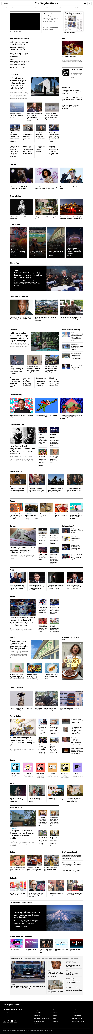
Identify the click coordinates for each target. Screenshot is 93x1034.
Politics (41, 8)
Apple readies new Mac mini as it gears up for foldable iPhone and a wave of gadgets (43, 539)
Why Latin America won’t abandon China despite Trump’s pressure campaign (54, 539)
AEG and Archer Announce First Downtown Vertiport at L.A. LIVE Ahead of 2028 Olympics (28, 987)
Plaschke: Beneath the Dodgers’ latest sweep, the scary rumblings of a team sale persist (28, 275)
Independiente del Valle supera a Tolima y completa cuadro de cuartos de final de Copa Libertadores (72, 856)
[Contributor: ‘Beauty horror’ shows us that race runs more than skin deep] (75, 479)
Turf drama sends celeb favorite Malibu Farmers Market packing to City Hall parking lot (51, 369)
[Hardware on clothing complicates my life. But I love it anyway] (37, 790)
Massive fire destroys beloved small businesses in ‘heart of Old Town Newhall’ (27, 381)
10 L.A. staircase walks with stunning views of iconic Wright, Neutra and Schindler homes (31, 517)
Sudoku (53, 773)
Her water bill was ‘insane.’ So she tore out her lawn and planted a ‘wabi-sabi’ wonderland (43, 841)
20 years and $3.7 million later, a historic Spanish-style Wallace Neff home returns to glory (43, 821)
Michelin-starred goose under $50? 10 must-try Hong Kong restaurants (61, 515)
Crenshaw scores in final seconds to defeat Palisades (77, 347)
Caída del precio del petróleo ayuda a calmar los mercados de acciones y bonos (72, 871)
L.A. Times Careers (76, 1015)
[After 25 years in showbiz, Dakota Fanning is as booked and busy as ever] (54, 452)
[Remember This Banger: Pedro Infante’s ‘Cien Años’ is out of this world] (17, 860)
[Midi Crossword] (65, 767)
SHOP (49, 970)
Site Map (5, 1015)
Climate (48, 8)
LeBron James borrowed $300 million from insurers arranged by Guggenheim (20, 187)
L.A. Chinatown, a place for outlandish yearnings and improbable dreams (74, 800)
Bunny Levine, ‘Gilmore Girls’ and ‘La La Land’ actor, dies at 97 (17, 894)
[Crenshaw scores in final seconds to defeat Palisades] (66, 346)
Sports (23, 8)
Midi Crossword (65, 773)
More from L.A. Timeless (21, 926)
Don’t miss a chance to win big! (61, 950)
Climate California (16, 687)
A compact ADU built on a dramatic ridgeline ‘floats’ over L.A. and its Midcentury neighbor (22, 834)
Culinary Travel (69, 961)
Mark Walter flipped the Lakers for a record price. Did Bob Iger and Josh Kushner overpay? (54, 137)
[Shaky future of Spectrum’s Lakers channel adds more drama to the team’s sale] (66, 547)
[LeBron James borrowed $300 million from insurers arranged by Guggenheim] (21, 175)
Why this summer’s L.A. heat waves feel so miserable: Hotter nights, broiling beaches (54, 382)
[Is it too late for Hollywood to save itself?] (66, 538)
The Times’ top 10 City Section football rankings (77, 367)
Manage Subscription (77, 1018)
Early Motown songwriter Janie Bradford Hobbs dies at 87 (75, 894)
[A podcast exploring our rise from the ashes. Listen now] (46, 943)
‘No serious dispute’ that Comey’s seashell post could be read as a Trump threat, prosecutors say (74, 587)
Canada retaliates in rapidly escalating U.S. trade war (40, 149)
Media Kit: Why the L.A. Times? (41, 1018)
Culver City (55, 27)
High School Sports (75, 344)
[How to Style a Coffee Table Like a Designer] (55, 984)
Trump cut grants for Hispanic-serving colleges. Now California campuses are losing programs (41, 382)
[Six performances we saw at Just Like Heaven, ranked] (71, 175)
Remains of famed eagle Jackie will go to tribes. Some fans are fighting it (21, 709)
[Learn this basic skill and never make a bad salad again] (52, 668)
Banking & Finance (70, 978)
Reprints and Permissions (78, 1021)
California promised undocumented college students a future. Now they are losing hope (19, 337)
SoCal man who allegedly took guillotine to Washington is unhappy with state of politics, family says (14, 151)
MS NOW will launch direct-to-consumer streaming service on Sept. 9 (76, 556)
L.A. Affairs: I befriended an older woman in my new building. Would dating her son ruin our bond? (71, 417)
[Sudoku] (52, 767)
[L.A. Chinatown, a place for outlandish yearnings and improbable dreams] (75, 790)
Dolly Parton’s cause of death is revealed (19, 68)
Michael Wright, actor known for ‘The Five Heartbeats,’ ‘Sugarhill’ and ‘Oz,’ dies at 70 (20, 318)
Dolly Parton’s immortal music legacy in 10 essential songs (20, 218)
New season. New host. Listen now (75, 950)
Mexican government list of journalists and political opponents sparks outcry (43, 730)
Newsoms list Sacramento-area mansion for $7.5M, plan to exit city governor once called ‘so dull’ (54, 559)
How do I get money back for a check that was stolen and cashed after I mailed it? (22, 550)
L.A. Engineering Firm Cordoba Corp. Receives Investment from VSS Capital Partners (73, 981)
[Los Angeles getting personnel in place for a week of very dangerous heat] (28, 127)
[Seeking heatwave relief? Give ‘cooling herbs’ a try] (46, 207)
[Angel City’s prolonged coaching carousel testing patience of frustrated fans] (54, 621)
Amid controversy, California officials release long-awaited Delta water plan (76, 357)
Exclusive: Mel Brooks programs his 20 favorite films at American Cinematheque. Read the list (22, 450)
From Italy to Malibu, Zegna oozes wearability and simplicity (56, 799)
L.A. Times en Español (70, 852)
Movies (72, 332)
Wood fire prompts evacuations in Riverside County (16, 115)
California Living (16, 394)
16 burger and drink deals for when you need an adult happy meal (71, 57)
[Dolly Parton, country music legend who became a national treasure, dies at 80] (45, 50)
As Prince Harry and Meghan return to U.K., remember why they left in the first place (71, 318)
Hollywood (48, 27)
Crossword (55, 1009)
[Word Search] (77, 767)
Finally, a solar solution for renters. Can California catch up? (69, 709)
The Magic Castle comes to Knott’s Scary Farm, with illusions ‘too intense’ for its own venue (71, 218)
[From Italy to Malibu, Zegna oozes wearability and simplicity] (56, 790)
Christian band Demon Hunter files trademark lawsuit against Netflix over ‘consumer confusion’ (42, 460)
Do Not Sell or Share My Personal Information (45, 1030)
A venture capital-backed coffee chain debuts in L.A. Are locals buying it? (17, 676)
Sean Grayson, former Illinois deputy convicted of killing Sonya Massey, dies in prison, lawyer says (76, 730)
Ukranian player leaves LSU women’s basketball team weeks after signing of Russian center (71, 91)
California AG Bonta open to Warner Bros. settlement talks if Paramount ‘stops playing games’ (34, 117)
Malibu (50, 29)
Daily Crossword (15, 773)
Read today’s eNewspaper (70, 32)
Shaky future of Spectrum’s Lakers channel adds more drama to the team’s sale (77, 547)
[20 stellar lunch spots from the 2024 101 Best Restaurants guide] (46, 507)
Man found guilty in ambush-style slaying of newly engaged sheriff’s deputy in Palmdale (33, 369)
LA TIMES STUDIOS (17, 958)
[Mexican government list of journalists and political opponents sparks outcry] (43, 721)
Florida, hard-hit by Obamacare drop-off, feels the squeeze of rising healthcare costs (55, 586)
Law (67, 970)
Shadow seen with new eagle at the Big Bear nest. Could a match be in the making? (45, 709)
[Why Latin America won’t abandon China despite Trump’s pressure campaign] (54, 531)
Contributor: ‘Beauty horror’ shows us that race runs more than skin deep (74, 490)
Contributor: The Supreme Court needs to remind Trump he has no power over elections (36, 490)
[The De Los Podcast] (16, 943)
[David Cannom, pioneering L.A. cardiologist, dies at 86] (56, 885)
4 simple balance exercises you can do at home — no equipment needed (46, 416)
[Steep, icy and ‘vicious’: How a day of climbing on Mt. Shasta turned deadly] (64, 918)
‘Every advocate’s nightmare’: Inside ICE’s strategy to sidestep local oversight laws (54, 748)
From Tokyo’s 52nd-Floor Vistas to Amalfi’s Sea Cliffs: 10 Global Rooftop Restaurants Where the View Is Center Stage (73, 964)
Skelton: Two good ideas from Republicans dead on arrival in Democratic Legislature (17, 371)
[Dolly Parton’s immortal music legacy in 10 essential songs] (21, 207)
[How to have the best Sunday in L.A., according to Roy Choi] (21, 405)
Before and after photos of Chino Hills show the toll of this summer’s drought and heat (28, 149)
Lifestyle (30, 8)
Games (85, 8)
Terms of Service (19, 1030)
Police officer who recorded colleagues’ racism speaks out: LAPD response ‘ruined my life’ (18, 83)
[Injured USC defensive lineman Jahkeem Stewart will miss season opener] (43, 621)
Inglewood (45, 29)
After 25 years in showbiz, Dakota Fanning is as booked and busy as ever (54, 459)
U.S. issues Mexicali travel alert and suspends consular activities (77, 720)
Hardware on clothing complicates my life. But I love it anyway (37, 800)
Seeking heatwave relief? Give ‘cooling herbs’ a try (46, 218)
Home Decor (50, 989)
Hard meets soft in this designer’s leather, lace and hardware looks (16, 800)
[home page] (46, 3)
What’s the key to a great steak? (70, 638)
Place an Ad (37, 1015)
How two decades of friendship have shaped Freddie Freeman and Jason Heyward (43, 609)
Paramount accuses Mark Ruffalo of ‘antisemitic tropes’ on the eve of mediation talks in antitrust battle (54, 440)
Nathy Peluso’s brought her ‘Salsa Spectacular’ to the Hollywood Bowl (50, 869)
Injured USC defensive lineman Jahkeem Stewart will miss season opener (43, 628)
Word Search (77, 773)
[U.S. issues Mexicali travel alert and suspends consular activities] (66, 721)
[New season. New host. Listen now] (76, 943)
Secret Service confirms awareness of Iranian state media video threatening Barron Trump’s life (37, 587)
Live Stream (78, 8)
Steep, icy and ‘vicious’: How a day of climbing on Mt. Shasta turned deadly (27, 915)
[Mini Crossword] (40, 767)
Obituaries (13, 878)
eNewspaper (37, 1009)
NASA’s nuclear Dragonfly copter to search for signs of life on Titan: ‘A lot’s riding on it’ (22, 741)
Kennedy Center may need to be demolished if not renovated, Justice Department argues (51, 116)
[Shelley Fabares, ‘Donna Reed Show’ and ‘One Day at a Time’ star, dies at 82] (37, 885)
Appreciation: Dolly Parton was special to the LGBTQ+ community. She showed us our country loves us (19, 62)
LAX (44, 27)
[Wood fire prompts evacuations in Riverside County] (17, 107)
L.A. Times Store (57, 1021)
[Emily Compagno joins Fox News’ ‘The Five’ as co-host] (66, 530)
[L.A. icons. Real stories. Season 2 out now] (31, 943)
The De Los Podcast (15, 949)
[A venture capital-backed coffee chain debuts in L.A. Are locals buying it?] (17, 668)
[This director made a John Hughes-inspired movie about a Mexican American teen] (34, 860)
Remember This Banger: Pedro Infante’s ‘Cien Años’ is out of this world (17, 869)
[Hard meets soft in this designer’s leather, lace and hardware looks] (18, 790)
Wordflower (28, 773)
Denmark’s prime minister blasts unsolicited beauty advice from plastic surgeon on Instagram (76, 741)
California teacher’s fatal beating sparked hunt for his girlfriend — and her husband (53, 150)
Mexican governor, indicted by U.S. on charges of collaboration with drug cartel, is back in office (43, 749)
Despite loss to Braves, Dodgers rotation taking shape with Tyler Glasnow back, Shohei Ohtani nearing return (23, 621)
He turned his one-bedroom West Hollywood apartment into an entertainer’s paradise (54, 841)
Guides (12, 501)
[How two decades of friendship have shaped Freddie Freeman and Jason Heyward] (43, 602)
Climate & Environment (76, 353)
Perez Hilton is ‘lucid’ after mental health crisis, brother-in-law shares (41, 136)
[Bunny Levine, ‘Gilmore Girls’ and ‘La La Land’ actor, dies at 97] (18, 885)
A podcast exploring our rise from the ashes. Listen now (46, 951)
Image (67, 8)
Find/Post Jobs (37, 1012)
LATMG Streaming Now (15, 31)
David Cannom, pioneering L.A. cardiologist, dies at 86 (56, 894)
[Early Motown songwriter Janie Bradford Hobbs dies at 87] (75, 885)
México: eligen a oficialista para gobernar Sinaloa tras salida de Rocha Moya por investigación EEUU (72, 864)
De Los (12, 852)
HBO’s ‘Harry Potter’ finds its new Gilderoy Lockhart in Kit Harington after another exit (72, 107)
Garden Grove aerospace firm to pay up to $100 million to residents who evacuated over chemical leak (46, 319)
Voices (61, 8)
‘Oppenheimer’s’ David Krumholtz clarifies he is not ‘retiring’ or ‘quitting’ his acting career (77, 337)
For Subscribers (28, 513)
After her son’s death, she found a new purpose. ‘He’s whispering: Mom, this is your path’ (54, 821)
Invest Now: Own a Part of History (40, 1022)
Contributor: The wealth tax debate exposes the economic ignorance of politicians (17, 490)
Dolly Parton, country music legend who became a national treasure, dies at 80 (19, 45)
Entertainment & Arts (17, 425)
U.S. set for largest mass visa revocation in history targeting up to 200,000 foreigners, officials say (17, 587)
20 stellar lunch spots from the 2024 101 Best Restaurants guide (46, 515)
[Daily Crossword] (15, 767)
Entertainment (15, 8)
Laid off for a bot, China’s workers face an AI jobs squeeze (43, 557)
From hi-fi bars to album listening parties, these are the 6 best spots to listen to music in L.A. (16, 516)
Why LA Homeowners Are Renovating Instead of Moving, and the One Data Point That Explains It (74, 989)
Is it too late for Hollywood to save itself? (75, 538)
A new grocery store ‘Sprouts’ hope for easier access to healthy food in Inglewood (19, 645)
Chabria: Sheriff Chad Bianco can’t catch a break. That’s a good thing (15, 383)
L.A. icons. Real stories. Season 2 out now (30, 950)
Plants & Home (15, 808)
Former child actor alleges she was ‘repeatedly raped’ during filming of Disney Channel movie (46, 188)
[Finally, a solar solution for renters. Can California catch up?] (71, 698)
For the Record (75, 1012)
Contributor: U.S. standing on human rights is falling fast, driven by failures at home (55, 490)
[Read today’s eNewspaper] (73, 21)
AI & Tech (13, 984)
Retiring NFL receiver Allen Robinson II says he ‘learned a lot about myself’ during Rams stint (72, 99)
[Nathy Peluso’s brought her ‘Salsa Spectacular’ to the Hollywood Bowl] (51, 860)
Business (55, 8)
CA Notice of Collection (32, 1030)
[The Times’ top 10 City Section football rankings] (66, 366)
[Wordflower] (28, 767)
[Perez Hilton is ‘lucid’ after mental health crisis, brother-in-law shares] (41, 127)
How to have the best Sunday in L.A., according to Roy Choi (21, 416)
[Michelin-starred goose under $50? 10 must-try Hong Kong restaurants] (61, 507)
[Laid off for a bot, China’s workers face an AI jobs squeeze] (43, 550)
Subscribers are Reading (71, 329)
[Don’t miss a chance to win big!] (61, 943)
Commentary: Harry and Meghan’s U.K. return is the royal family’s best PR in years (43, 440)
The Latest (66, 87)
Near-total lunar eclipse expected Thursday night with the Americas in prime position (77, 751)
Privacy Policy (25, 1030)
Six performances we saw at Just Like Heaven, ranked (71, 187)
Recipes (55, 1015)
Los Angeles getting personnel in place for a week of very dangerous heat (27, 136)
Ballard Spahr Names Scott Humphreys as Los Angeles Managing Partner (72, 973)
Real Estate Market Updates (72, 986)
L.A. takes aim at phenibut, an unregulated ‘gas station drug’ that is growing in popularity (14, 137)
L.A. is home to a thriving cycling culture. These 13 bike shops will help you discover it (76, 516)
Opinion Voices (15, 472)
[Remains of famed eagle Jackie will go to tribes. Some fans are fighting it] (21, 698)
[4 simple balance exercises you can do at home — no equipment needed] (46, 405)
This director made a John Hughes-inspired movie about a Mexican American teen (34, 869)
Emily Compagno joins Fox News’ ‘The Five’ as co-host (77, 530)
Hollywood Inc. (67, 526)
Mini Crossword (40, 773)
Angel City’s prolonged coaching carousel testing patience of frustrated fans (54, 628)
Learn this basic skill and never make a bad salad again (51, 676)
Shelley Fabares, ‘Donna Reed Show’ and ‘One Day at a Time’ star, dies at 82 (36, 894)
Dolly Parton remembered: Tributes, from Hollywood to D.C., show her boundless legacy (19, 54)
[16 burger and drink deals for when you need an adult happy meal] (72, 48)
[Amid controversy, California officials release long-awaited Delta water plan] (66, 355)
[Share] (24, 229)
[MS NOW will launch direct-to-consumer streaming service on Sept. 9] (66, 556)
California (7, 8)
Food (36, 8)
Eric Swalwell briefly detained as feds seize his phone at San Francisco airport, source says (54, 730)
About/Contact (75, 1009)
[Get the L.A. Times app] (66, 72)
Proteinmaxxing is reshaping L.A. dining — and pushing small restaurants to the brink (34, 677)
